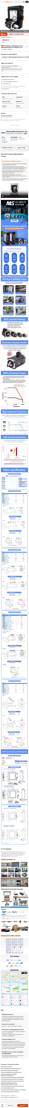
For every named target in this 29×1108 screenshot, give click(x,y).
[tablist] (14, 28)
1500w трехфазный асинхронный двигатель (11, 1068)
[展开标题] (24, 47)
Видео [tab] (12, 28)
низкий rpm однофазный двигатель (9, 1082)
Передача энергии (5, 1095)
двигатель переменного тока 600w (9, 1074)
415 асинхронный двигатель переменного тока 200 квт (13, 1089)
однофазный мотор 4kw (6, 1066)
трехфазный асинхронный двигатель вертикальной (12, 1077)
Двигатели (13, 1095)
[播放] (2, 31)
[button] (7, 37)
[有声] (25, 31)
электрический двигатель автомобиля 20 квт (11, 1072)
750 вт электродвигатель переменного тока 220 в (12, 1086)
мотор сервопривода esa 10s (7, 1087)
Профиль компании (7, 147)
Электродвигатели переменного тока (9, 1097)
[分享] (27, 46)
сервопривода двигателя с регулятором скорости (12, 1081)
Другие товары (22, 147)
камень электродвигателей (7, 1075)
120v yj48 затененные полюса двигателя (10, 1091)
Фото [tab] (16, 28)
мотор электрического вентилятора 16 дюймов (12, 1079)
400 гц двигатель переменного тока (9, 1084)
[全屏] (27, 31)
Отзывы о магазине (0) (6, 115)
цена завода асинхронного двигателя (9, 1070)
